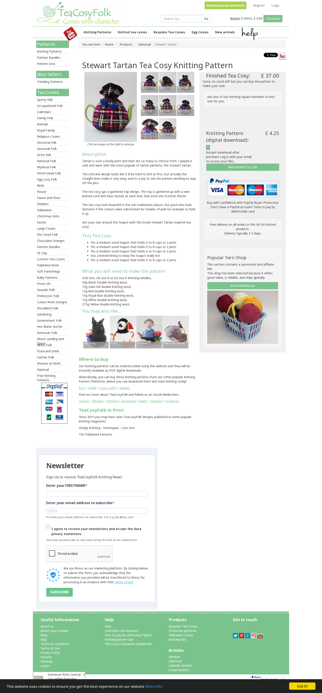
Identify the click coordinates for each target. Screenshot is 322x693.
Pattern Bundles (48, 57)
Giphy (143, 401)
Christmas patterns (182, 631)
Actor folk (44, 155)
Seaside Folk (46, 290)
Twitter (84, 401)
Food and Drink (48, 351)
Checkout (273, 18)
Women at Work (48, 363)
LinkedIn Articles (180, 665)
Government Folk (49, 320)
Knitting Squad (239, 97)
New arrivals (225, 32)
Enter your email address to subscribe (79, 502)
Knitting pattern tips (119, 639)
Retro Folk (44, 345)
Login (275, 5)
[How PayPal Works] (242, 188)
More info (153, 686)
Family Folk (45, 118)
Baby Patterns (47, 277)
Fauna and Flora (48, 198)
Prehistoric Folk (48, 296)
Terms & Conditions (55, 644)
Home (109, 44)
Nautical (43, 369)
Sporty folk (45, 99)
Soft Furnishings (48, 271)
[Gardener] (149, 332)
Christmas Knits (48, 216)
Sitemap (46, 661)
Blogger (98, 401)
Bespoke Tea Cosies (169, 32)
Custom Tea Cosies (51, 259)
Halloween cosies (181, 635)
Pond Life (44, 284)
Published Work (48, 265)
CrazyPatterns (179, 670)
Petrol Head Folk (49, 173)
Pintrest (112, 401)
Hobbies (43, 204)
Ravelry (124, 388)
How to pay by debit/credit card (253, 209)
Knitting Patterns (97, 32)
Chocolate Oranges (51, 241)
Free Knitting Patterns (46, 376)
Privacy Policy (50, 652)
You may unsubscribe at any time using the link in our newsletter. (92, 540)
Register (259, 5)
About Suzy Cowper (55, 631)
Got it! (302, 686)
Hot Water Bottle (49, 326)
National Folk (46, 161)
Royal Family (46, 130)
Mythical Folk (46, 167)
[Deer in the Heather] (176, 332)
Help (108, 626)
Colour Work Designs (52, 302)
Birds (40, 185)
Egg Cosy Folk (47, 179)
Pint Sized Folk (47, 234)
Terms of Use (50, 648)
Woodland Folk (47, 308)
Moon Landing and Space (50, 339)
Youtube (156, 401)
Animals (42, 124)
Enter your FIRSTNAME (65, 485)
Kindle (92, 388)
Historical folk (47, 142)
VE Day (42, 253)
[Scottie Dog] (96, 332)
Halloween (44, 210)
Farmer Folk (45, 357)
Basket (235, 18)
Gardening (44, 314)
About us (47, 626)
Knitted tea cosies (132, 32)
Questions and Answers (121, 631)
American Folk (47, 333)
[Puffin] (123, 332)
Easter (41, 222)
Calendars (44, 112)
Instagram (128, 401)
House (41, 192)
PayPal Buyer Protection (261, 202)
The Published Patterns (95, 434)
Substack (175, 661)
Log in (45, 666)
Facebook (172, 401)
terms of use (124, 582)
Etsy (82, 388)
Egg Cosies (200, 32)
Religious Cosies (48, 136)
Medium (174, 657)
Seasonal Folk (47, 149)
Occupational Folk (50, 106)
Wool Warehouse (242, 286)
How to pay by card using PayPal (128, 635)
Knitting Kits (177, 639)
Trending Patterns (50, 82)
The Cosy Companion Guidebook (128, 644)
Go (206, 18)
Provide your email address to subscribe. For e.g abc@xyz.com (90, 517)
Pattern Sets (46, 64)
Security (46, 657)
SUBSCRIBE (59, 592)
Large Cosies (46, 228)
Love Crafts (108, 388)
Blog (44, 635)
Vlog (44, 639)
